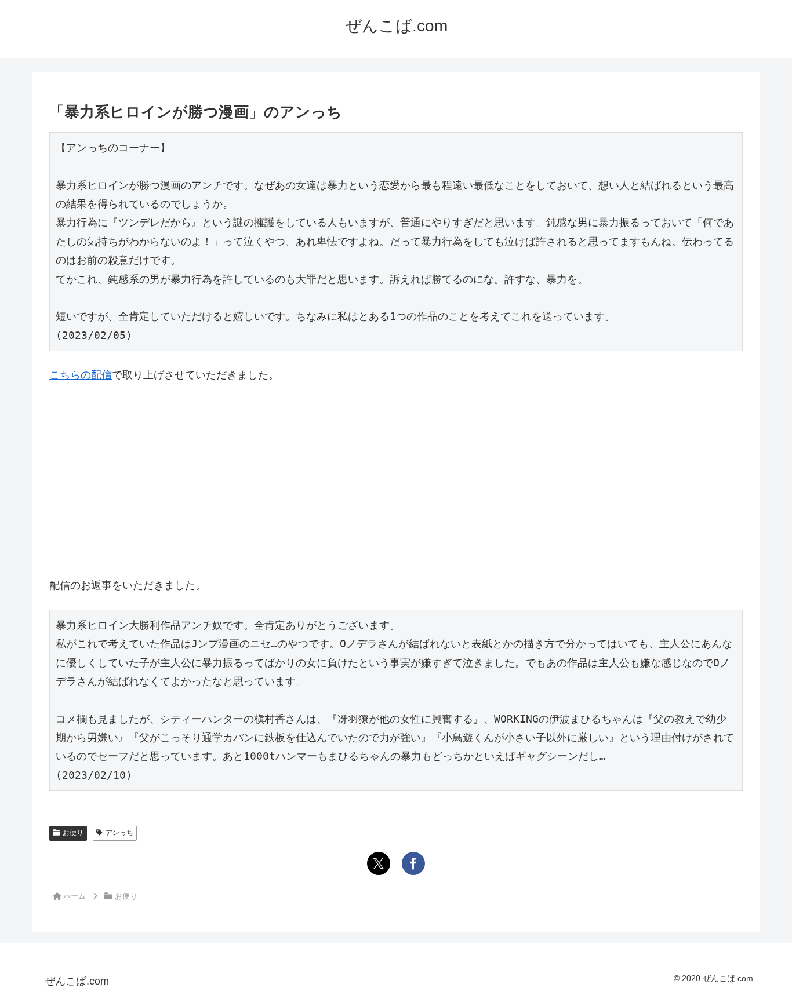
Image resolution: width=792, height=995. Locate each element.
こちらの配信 (80, 375)
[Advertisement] (396, 480)
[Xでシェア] (378, 863)
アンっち (119, 833)
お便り (73, 833)
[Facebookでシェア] (413, 863)
